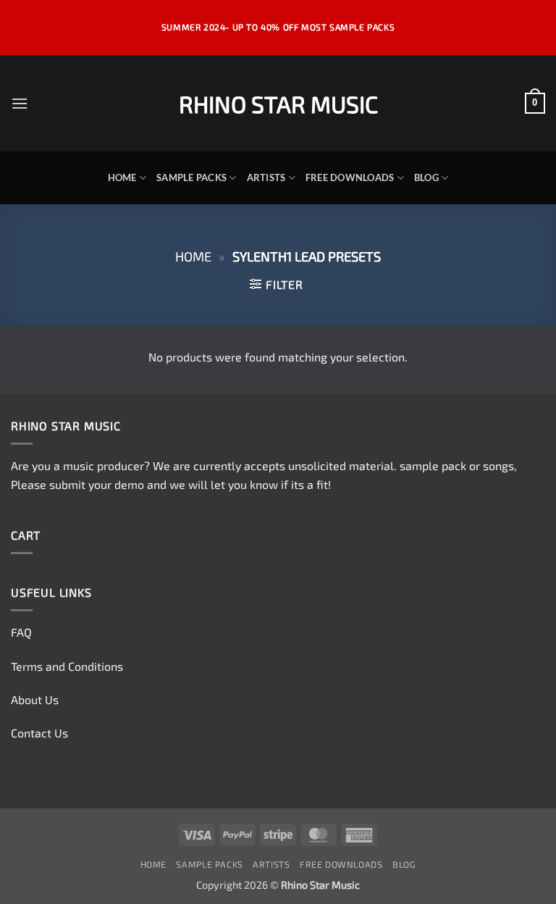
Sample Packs (191, 177)
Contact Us (39, 733)
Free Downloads (350, 177)
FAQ (21, 632)
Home (122, 177)
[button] (19, 103)
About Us (35, 699)
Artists (266, 177)
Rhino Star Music (278, 103)
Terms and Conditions (67, 666)
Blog (426, 177)
